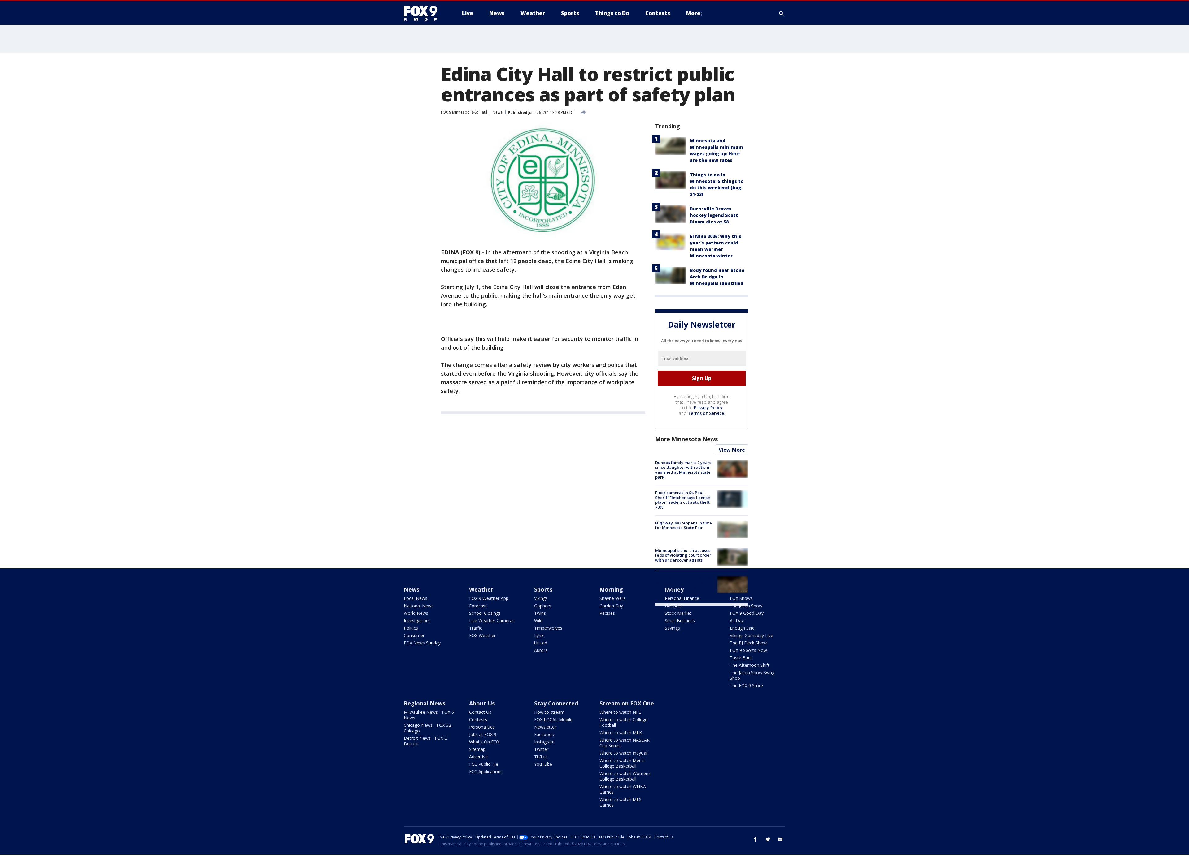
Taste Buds (741, 658)
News (497, 112)
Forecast (478, 606)
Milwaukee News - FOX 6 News (429, 715)
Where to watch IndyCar (623, 753)
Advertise (478, 757)
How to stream (549, 712)
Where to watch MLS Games (620, 802)
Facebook (544, 734)
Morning (611, 589)
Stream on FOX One (626, 703)
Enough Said (742, 628)
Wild (538, 620)
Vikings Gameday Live (751, 635)
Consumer (414, 635)
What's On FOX (484, 742)
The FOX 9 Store (746, 685)
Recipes (607, 613)
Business (674, 606)
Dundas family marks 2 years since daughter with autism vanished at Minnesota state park (683, 470)
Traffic (475, 628)
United (540, 643)
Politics (411, 628)
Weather (481, 589)
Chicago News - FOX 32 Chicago (427, 728)
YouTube (543, 764)
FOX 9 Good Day (747, 613)
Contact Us (480, 712)
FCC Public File (483, 764)
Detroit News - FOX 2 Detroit (425, 741)
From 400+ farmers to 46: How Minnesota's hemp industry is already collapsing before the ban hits (684, 585)
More (693, 13)
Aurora (541, 650)
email (780, 839)
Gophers (542, 606)
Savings (672, 628)
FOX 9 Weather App (488, 598)
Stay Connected (556, 703)
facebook (755, 839)
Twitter (541, 749)
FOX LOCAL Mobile (553, 719)
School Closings (485, 613)
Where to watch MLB (620, 732)
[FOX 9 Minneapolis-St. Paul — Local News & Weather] (424, 13)
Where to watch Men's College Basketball (622, 763)
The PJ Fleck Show (748, 643)
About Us (482, 703)
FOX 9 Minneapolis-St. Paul (464, 112)
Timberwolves (548, 628)
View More (732, 449)
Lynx (538, 635)
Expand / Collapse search (781, 13)
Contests (478, 719)
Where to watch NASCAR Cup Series (624, 742)
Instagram (544, 742)
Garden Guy (611, 606)
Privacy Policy (708, 408)
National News (418, 606)
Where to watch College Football (623, 722)
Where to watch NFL (620, 712)
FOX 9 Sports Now (748, 650)
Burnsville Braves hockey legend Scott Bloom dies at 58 (714, 215)
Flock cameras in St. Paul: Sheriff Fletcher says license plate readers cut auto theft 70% (682, 500)
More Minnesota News (686, 439)
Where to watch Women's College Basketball (625, 776)
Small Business (680, 620)
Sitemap (477, 749)
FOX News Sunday (422, 643)
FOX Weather (482, 635)
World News (416, 613)
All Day (737, 620)
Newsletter (545, 727)
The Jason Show (746, 606)
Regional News (424, 703)
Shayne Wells (612, 598)
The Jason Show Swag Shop (752, 675)
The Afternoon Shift (749, 665)
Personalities (482, 727)
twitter (768, 839)
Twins (540, 613)
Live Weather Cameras (492, 620)
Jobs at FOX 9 (482, 734)
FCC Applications (486, 771)
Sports (543, 589)
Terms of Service (706, 413)
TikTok (541, 757)
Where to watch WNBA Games (622, 789)
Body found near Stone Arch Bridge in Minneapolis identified (717, 276)
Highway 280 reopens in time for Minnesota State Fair (683, 525)
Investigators (417, 620)
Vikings (541, 598)
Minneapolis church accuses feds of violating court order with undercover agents (683, 555)
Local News (415, 598)
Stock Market (678, 613)
